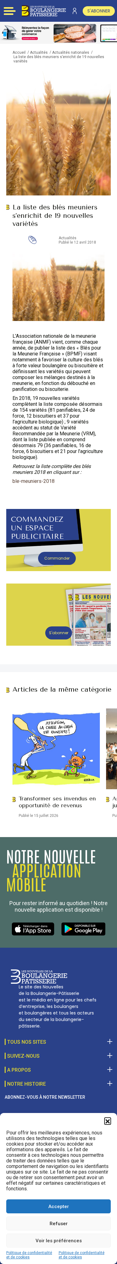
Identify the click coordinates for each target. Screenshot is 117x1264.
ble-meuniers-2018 (33, 481)
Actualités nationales (70, 52)
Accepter (58, 1206)
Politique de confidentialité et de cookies (29, 1255)
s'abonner (98, 11)
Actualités (39, 52)
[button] (108, 1121)
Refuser (59, 1223)
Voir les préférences (59, 1240)
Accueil (19, 52)
